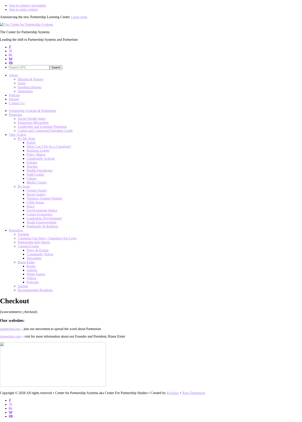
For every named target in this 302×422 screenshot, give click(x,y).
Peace (31, 206)
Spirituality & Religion (42, 226)
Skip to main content (23, 9)
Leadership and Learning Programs (42, 126)
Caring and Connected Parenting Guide (45, 130)
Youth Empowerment (41, 222)
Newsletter (34, 258)
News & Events (38, 250)
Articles (32, 270)
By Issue (24, 186)
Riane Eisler (26, 262)
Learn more (79, 17)
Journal (23, 286)
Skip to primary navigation (27, 5)
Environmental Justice (42, 210)
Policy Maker (36, 154)
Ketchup (173, 393)
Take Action (17, 134)
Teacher (32, 166)
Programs (15, 115)
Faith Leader (35, 174)
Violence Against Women (44, 198)
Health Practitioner (40, 170)
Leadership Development (44, 218)
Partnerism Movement (33, 122)
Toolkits (23, 234)
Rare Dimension (193, 393)
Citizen (31, 178)
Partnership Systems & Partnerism (32, 111)
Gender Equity (37, 190)
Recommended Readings (35, 290)
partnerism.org (10, 329)
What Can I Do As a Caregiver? (49, 146)
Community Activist (41, 158)
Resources (16, 230)
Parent (31, 142)
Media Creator (37, 182)
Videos (31, 278)
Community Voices (40, 254)
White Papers (36, 274)
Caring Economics (39, 214)
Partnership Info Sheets (34, 242)
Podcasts (33, 282)
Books (31, 266)
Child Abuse (35, 202)
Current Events (28, 246)
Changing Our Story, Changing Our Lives (47, 238)
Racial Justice (36, 194)
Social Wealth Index (32, 119)
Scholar (32, 162)
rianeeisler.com (10, 336)
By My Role (26, 138)
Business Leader (38, 150)
